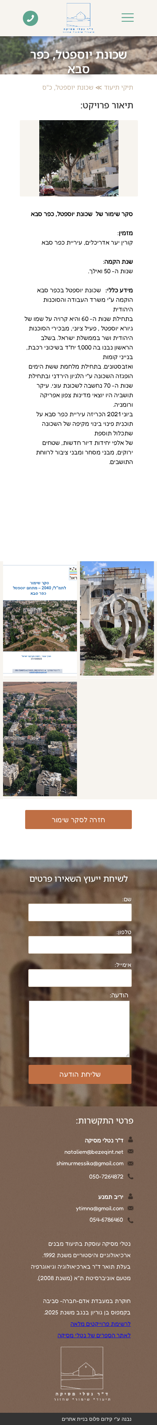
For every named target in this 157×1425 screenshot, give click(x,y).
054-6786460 (106, 1219)
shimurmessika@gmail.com (89, 1163)
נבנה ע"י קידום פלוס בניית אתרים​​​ (96, 1419)
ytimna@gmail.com (99, 1208)
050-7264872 (106, 1176)
